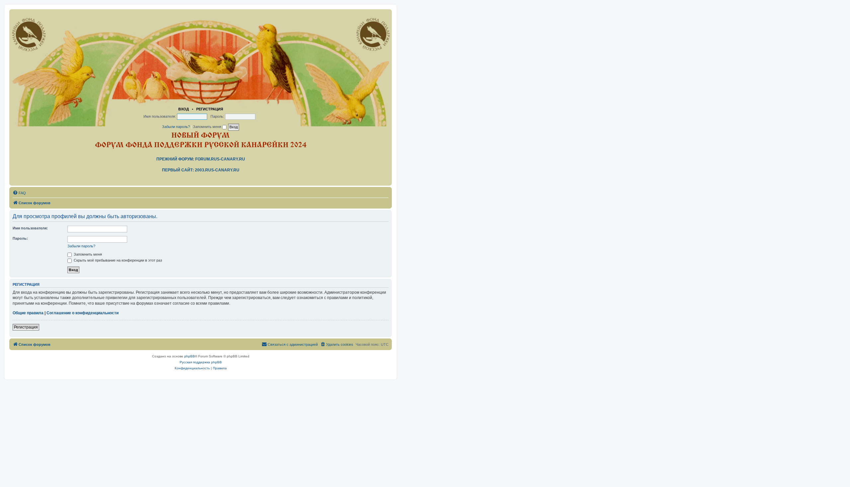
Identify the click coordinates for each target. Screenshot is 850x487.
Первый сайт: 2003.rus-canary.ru (200, 170)
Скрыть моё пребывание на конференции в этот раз (117, 260)
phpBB (189, 356)
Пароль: (20, 238)
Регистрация (209, 109)
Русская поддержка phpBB (201, 362)
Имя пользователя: (30, 228)
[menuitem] (19, 193)
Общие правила (28, 313)
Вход (183, 109)
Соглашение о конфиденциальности (82, 313)
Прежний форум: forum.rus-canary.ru (200, 159)
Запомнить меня (207, 127)
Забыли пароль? (176, 127)
